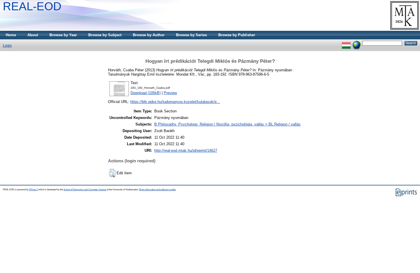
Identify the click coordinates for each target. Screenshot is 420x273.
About (32, 35)
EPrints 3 (33, 189)
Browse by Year (63, 35)
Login (7, 45)
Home (11, 35)
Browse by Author (149, 35)
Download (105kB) (146, 93)
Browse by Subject (104, 35)
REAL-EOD (32, 6)
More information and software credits (157, 189)
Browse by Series (191, 35)
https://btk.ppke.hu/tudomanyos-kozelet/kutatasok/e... (175, 102)
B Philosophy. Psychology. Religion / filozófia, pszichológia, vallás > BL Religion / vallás (227, 124)
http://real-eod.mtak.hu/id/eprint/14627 (185, 150)
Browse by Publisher (236, 35)
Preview (170, 93)
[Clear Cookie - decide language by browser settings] (356, 43)
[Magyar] (346, 43)
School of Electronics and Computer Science (84, 189)
